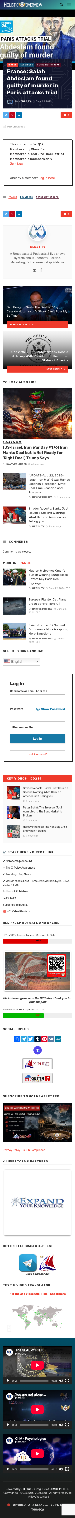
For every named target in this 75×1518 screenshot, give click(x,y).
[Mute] (61, 1381)
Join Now (16, 164)
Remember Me (22, 727)
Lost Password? (38, 754)
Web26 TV (25, 101)
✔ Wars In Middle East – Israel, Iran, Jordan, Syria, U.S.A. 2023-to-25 (36, 882)
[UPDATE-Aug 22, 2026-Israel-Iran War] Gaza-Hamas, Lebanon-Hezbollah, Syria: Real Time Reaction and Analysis (50, 484)
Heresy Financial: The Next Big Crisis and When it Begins (45, 828)
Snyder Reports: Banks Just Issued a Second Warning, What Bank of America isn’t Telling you (48, 515)
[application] (37, 1365)
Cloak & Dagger (12, 442)
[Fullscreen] (67, 1381)
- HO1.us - (27, 1489)
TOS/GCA (37, 1509)
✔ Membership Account (17, 861)
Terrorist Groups (48, 65)
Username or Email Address (28, 691)
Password (16, 709)
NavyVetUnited (16, 464)
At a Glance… (38, 1505)
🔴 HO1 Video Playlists (16, 911)
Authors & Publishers (16, 891)
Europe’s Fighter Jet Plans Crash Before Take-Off (47, 601)
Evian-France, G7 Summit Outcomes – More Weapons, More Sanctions (48, 629)
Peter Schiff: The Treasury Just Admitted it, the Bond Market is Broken (42, 811)
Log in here (47, 178)
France (12, 65)
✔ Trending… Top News (17, 874)
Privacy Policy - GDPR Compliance (24, 1150)
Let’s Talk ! (9, 898)
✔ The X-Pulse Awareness (19, 867)
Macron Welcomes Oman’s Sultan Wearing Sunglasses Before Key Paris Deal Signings (48, 577)
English (16, 661)
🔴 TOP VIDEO (16, 1505)
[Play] (8, 1381)
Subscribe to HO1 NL (15, 904)
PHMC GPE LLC (59, 1489)
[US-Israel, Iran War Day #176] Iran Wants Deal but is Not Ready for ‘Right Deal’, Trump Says (35, 452)
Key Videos (26, 65)
